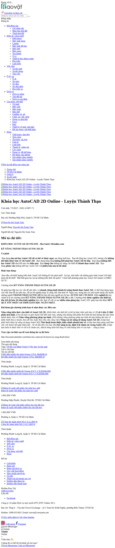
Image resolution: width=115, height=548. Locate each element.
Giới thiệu (11, 463)
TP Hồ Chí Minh (14, 172)
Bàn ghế (16, 112)
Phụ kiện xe (17, 89)
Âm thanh (16, 53)
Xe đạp (15, 84)
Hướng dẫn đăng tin (16, 481)
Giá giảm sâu (18, 28)
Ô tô (14, 79)
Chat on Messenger (26, 545)
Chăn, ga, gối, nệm (20, 117)
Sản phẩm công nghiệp (22, 157)
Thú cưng (16, 137)
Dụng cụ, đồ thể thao (21, 152)
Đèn (14, 124)
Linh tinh (16, 144)
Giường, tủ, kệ (18, 114)
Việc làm (33, 347)
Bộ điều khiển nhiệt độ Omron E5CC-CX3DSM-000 (24, 374)
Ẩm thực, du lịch (19, 139)
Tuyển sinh (17, 69)
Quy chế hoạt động (15, 471)
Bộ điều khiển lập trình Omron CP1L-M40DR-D (23, 357)
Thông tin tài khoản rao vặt (19, 478)
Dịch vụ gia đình (19, 99)
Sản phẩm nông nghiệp (22, 160)
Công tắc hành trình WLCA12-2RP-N (18, 424)
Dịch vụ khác (18, 94)
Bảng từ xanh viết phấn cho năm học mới (19, 390)
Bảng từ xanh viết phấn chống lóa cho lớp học (21, 407)
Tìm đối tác (17, 96)
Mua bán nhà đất (19, 31)
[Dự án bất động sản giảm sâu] (15, 164)
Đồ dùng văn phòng (21, 155)
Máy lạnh (16, 109)
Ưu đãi (10, 476)
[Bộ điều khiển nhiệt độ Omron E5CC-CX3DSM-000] (26, 371)
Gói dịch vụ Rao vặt (13, 13)
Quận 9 (10, 174)
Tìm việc (16, 74)
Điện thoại (17, 38)
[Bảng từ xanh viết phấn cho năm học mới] (20, 388)
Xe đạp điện (17, 86)
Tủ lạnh (15, 104)
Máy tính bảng (18, 41)
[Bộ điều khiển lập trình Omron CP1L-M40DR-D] (24, 354)
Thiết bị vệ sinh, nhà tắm (23, 127)
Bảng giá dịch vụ (14, 468)
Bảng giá (11, 466)
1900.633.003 (7, 491)
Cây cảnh (16, 149)
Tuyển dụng (17, 71)
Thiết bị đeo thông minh (23, 58)
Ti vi (14, 56)
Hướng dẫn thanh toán (17, 483)
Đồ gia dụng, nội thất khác (24, 129)
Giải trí (15, 142)
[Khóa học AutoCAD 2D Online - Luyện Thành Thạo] (26, 184)
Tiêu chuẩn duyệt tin (16, 473)
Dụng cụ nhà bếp (20, 119)
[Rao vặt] (11, 9)
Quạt (14, 122)
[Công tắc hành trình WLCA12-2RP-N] (19, 422)
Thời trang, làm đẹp (21, 134)
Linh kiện (16, 64)
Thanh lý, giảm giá (20, 147)
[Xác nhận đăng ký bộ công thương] (17, 517)
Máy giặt (16, 106)
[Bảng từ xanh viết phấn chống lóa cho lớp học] (22, 405)
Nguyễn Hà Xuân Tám (23, 227)
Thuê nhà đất (18, 33)
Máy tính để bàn (19, 46)
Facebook (11, 498)
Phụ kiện (16, 61)
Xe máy (15, 81)
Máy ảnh (16, 48)
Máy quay (16, 51)
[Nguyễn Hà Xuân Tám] (12, 222)
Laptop (15, 43)
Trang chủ (11, 169)
